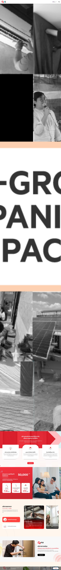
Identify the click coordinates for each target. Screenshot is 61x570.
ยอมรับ (56, 568)
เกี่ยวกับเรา (30, 463)
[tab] (11, 519)
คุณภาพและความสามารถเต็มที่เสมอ (31, 442)
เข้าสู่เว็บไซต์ (41, 554)
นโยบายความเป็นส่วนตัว (12, 568)
